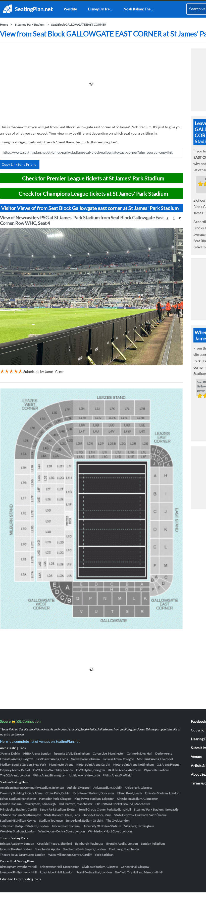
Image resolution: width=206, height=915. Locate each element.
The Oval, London (118, 820)
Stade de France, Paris (97, 815)
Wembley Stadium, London (17, 831)
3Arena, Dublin (10, 753)
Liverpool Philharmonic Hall (18, 872)
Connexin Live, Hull (139, 753)
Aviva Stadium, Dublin (107, 787)
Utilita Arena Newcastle (84, 775)
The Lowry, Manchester (124, 849)
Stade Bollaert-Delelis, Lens (62, 815)
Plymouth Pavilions (156, 770)
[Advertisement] (91, 83)
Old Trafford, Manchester (75, 804)
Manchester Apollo (47, 849)
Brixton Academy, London (17, 843)
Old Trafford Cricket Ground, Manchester (122, 804)
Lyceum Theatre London (16, 849)
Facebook (198, 721)
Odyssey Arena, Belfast (15, 770)
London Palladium (153, 843)
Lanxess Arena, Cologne (118, 759)
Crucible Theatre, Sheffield (54, 843)
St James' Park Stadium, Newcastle (156, 809)
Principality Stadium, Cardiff (18, 809)
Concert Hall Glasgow (135, 867)
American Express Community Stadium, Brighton (32, 787)
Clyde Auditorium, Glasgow (100, 867)
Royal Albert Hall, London (56, 872)
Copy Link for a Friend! (20, 164)
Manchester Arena (61, 764)
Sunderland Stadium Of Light (84, 820)
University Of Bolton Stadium (102, 826)
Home (4, 24)
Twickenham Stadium (66, 826)
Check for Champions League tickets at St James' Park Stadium (93, 193)
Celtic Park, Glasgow (138, 787)
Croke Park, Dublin (57, 793)
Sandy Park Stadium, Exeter (58, 809)
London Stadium (11, 804)
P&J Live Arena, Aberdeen (124, 770)
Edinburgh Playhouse (89, 843)
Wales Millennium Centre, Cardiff (70, 854)
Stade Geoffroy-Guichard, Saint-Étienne (140, 815)
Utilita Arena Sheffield (117, 775)
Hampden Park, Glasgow (55, 798)
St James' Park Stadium (29, 24)
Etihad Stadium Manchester (18, 798)
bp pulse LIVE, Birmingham (72, 753)
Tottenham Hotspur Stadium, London (24, 826)
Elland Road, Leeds (129, 793)
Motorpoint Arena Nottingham (133, 764)
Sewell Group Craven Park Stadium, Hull (105, 809)
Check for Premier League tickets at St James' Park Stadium (93, 178)
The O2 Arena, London (15, 775)
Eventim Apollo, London (122, 843)
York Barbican (104, 854)
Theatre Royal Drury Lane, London (22, 854)
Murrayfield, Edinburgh (40, 804)
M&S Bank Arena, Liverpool (155, 759)
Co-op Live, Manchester (108, 753)
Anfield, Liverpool (78, 787)
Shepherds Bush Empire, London (84, 849)
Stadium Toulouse (51, 820)
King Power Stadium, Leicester (94, 798)
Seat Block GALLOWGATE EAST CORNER (78, 24)
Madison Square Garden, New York (23, 764)
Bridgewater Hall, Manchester (59, 867)
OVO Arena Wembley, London (53, 770)
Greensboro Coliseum (85, 759)
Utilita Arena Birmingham (49, 775)
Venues (196, 756)
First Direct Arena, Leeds (52, 759)
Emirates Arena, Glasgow (16, 759)
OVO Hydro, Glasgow (90, 770)
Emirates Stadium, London (162, 793)
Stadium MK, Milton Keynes (18, 820)
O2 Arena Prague (168, 764)
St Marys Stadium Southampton (20, 815)
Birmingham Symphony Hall (18, 867)
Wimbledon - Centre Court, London (61, 831)
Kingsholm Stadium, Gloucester (137, 798)
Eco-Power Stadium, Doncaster (93, 793)
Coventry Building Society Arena (21, 793)
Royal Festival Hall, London (94, 872)
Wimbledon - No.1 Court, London (110, 831)
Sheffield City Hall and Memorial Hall (139, 872)
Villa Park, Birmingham (139, 826)
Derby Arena (163, 753)
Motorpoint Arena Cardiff (93, 764)
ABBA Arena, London (37, 753)
